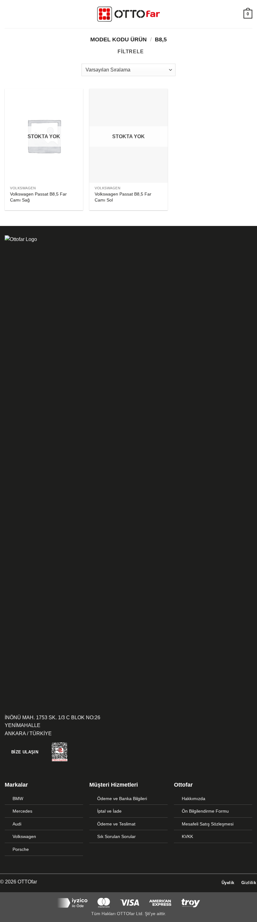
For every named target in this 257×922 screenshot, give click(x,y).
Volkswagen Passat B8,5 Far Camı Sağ (38, 196)
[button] (8, 14)
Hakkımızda (193, 798)
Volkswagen (24, 836)
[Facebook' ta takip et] (124, 882)
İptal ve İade (109, 811)
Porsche (21, 849)
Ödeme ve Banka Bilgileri (122, 798)
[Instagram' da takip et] (132, 882)
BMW (18, 798)
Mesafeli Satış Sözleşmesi (207, 823)
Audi (17, 823)
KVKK (187, 836)
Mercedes (22, 811)
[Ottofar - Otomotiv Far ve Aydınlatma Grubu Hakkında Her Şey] (128, 14)
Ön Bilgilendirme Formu (205, 811)
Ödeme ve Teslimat (116, 823)
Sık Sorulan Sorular (116, 836)
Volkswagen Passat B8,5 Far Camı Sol (123, 196)
